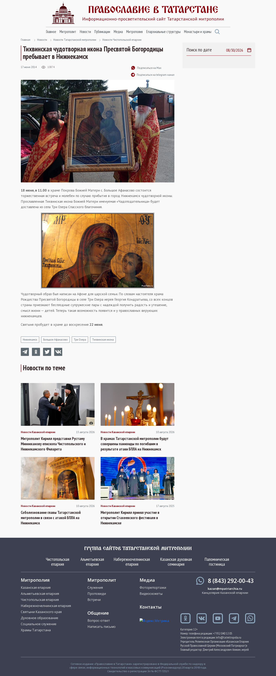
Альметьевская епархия (92, 561)
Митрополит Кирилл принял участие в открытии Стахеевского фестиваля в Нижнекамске (130, 518)
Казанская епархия (36, 588)
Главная (25, 40)
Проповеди (96, 594)
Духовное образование (39, 618)
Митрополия (134, 31)
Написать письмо (101, 627)
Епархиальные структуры (163, 31)
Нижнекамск (30, 339)
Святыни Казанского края (41, 612)
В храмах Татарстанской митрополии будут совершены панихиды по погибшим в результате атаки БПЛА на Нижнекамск (135, 444)
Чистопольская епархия (57, 561)
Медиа (118, 31)
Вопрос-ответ (98, 621)
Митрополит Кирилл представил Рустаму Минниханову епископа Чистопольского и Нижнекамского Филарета (53, 444)
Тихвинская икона (103, 339)
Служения (95, 588)
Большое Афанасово (55, 339)
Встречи (94, 600)
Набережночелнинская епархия (132, 561)
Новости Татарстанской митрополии (74, 40)
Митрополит (67, 31)
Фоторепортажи (153, 588)
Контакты (151, 607)
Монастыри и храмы (197, 31)
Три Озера (80, 339)
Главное (51, 31)
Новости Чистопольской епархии (121, 40)
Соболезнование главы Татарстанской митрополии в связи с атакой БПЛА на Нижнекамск (51, 518)
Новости (85, 31)
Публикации (102, 31)
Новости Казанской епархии (38, 432)
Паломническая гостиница (217, 561)
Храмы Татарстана (36, 630)
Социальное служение (38, 624)
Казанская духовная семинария (176, 561)
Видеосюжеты (151, 594)
